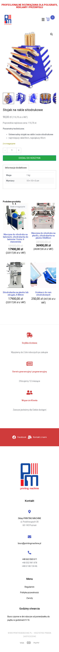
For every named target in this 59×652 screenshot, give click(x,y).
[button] (51, 34)
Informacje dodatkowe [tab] (16, 168)
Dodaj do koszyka (29, 158)
